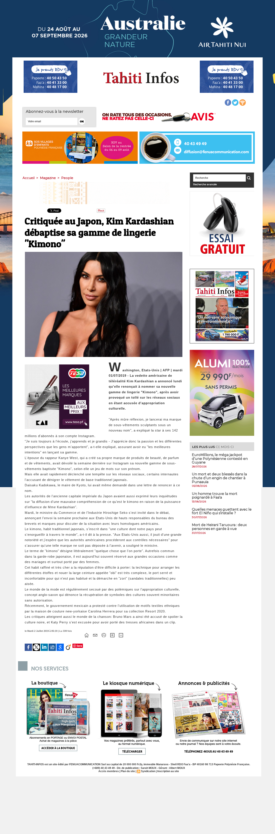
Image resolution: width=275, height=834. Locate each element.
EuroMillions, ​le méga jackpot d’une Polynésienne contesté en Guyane (220, 458)
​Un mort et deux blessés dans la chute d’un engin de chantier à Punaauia (219, 478)
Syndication (148, 771)
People (67, 178)
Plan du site (128, 771)
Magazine (48, 178)
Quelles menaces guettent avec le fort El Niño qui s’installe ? (222, 511)
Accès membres (108, 771)
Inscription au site (168, 771)
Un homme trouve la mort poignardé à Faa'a (214, 496)
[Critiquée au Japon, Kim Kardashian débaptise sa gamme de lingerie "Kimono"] (103, 253)
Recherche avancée (205, 184)
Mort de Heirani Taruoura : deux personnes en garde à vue (219, 527)
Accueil (29, 178)
